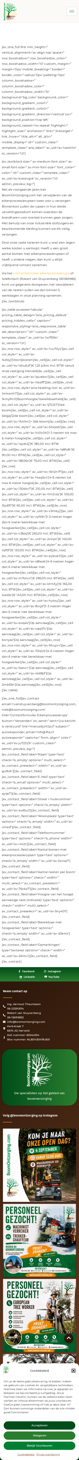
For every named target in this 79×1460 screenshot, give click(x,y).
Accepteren (39, 1425)
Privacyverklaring (48, 1454)
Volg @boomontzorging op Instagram (30, 1115)
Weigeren (39, 1435)
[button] (73, 1371)
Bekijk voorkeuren (39, 1445)
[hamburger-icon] (72, 11)
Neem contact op (15, 991)
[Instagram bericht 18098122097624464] (39, 1165)
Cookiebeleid (26, 1454)
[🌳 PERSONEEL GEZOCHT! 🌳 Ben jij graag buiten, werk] (39, 1240)
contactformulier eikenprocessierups (41, 273)
